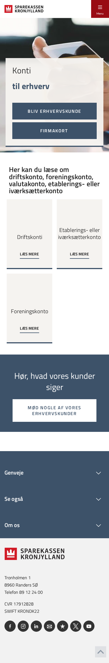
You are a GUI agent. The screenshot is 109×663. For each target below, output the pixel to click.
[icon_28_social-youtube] (88, 626)
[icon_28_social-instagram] (23, 626)
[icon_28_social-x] (75, 626)
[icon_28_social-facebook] (10, 626)
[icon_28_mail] (49, 626)
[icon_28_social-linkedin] (36, 626)
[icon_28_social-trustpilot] (62, 626)
